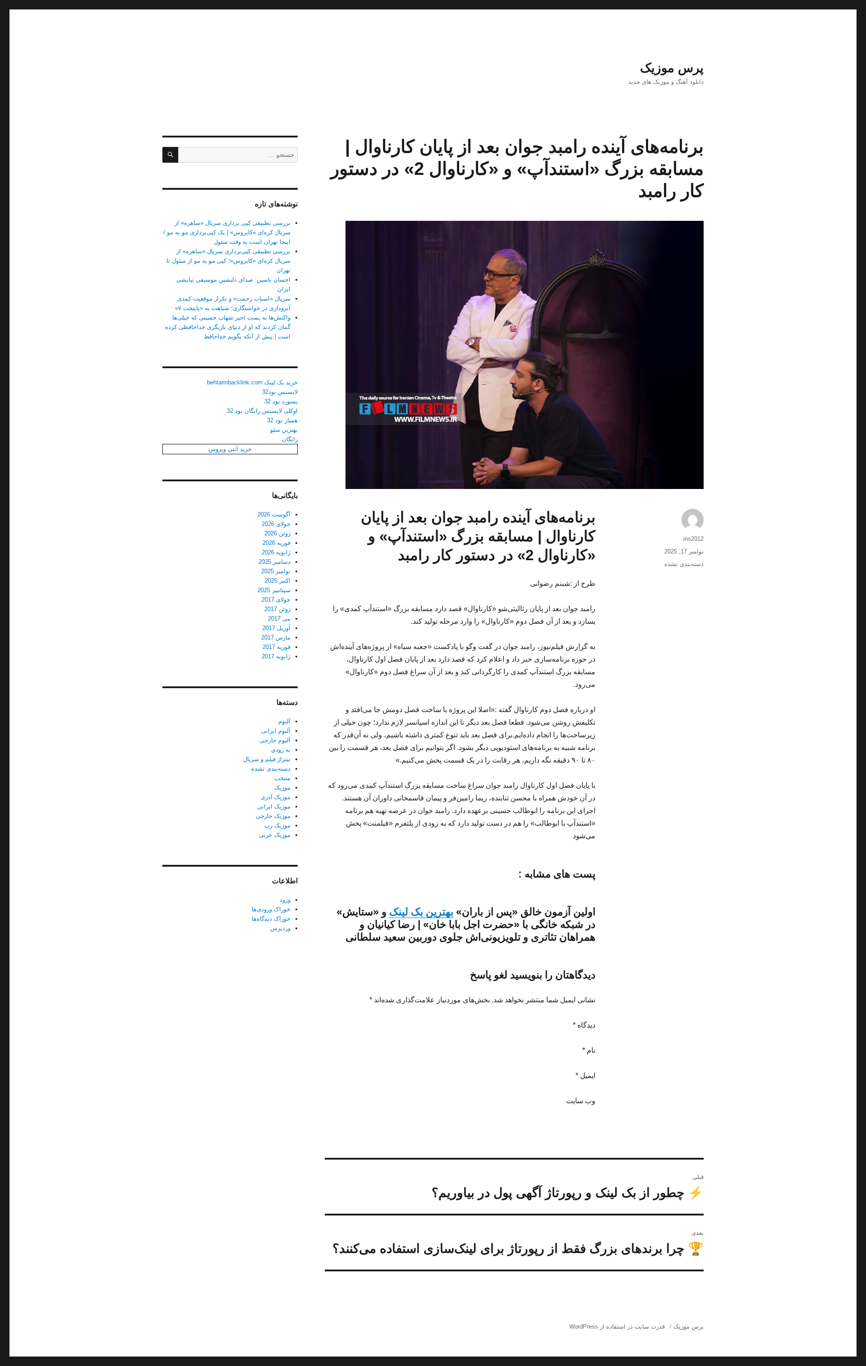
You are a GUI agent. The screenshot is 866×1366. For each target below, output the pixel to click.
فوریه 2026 (276, 542)
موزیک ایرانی (273, 806)
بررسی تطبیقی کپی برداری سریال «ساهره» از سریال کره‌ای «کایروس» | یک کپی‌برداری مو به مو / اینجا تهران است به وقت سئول (226, 232)
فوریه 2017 (276, 647)
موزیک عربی (274, 834)
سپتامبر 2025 (274, 590)
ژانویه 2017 (276, 656)
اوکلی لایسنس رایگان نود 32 (262, 410)
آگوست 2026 (274, 514)
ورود (285, 899)
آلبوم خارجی (275, 740)
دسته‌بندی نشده (684, 564)
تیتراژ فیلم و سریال (266, 759)
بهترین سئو (284, 429)
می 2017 (279, 618)
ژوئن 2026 (277, 533)
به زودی (280, 749)
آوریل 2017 (276, 628)
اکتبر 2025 (277, 580)
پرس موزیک (672, 68)
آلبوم (284, 721)
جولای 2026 (276, 524)
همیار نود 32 (282, 420)
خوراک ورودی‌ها (271, 909)
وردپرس (280, 928)
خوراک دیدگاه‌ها (271, 918)
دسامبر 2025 (274, 561)
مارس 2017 (275, 637)
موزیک (282, 787)
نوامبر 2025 (275, 571)
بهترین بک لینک (421, 912)
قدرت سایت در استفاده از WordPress (617, 1326)
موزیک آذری (275, 797)
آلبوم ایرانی (275, 730)
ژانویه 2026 (276, 552)
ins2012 (693, 538)
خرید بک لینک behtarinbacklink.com (252, 382)
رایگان (290, 439)
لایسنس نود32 (280, 391)
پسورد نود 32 (281, 401)
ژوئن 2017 (277, 609)
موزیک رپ (277, 825)
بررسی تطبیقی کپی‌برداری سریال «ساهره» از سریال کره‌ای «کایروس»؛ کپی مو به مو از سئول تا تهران (228, 261)
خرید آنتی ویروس (230, 449)
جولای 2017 (276, 599)
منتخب (282, 778)
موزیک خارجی (273, 816)
